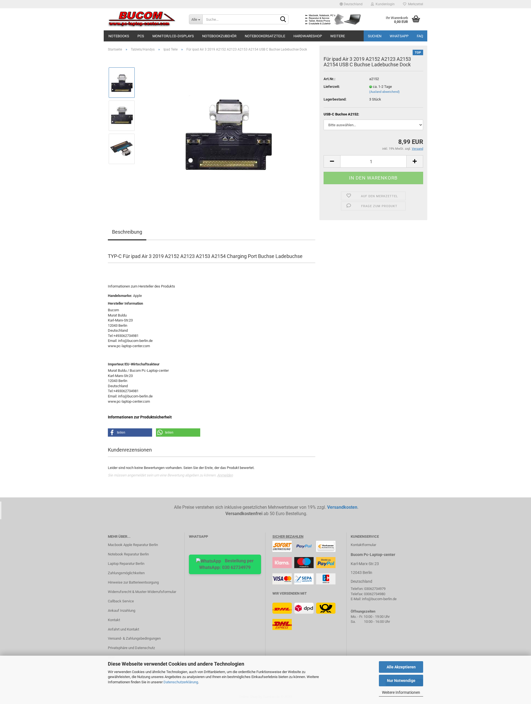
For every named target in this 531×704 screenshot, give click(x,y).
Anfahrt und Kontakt (123, 629)
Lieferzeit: (332, 87)
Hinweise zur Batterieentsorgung (133, 582)
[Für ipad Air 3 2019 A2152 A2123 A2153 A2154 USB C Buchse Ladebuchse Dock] (227, 132)
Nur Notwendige (401, 680)
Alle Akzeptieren (401, 667)
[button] (130, 432)
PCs (140, 36)
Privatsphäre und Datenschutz (131, 648)
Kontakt (114, 620)
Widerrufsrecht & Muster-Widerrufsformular (142, 592)
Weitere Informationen (401, 692)
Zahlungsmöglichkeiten (126, 573)
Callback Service (121, 601)
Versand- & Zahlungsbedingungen (134, 638)
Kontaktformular (363, 545)
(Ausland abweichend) (384, 92)
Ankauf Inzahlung (121, 610)
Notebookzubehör (219, 36)
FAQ (420, 36)
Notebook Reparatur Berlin (128, 554)
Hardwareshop (307, 36)
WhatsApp (399, 36)
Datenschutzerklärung (180, 682)
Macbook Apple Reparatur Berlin (133, 545)
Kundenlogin (384, 4)
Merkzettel (414, 4)
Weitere (337, 36)
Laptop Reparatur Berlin (126, 563)
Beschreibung (127, 232)
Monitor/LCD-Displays (173, 36)
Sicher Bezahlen (287, 536)
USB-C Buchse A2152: (341, 114)
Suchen (374, 36)
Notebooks (118, 36)
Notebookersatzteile (265, 36)
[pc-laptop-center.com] (144, 19)
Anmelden (225, 475)
